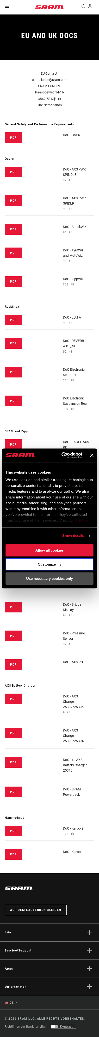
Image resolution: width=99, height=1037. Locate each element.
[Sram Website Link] (49, 7)
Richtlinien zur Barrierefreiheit (26, 1026)
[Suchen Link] (83, 7)
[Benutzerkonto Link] (90, 7)
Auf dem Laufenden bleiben (35, 910)
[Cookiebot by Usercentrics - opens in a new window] (62, 455)
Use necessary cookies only (49, 578)
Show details (73, 535)
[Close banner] (91, 455)
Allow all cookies (49, 550)
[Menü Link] (7, 7)
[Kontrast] (54, 1026)
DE (11, 1002)
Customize (47, 564)
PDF (13, 137)
